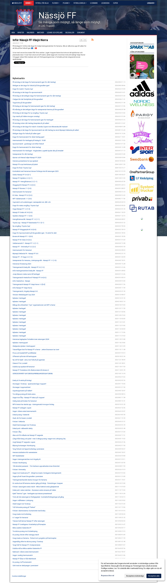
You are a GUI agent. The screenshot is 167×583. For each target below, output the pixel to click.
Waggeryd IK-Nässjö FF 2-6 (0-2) (24, 185)
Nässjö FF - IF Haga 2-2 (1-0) (23, 257)
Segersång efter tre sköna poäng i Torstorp (28, 541)
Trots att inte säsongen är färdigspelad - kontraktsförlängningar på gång (38, 497)
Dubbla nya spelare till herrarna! (24, 367)
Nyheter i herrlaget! (19, 308)
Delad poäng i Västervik (21, 415)
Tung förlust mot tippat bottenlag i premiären (28, 449)
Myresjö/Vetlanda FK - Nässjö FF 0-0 (25, 253)
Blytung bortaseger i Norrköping (24, 445)
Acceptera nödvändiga (135, 576)
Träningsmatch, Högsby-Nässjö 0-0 (25, 291)
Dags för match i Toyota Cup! (23, 89)
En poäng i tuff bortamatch (22, 562)
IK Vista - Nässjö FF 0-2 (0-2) (22, 195)
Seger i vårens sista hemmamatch (24, 411)
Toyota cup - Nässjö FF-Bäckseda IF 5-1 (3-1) (28, 223)
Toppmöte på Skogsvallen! (22, 103)
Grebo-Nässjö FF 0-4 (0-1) (22, 175)
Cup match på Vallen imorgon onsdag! (26, 116)
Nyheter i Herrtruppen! (20, 343)
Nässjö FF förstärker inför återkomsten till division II (31, 370)
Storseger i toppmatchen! (22, 387)
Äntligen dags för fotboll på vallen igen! (26, 133)
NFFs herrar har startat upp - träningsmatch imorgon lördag (33, 404)
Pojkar (66, 3)
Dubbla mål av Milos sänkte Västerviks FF (27, 548)
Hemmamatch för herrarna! (22, 192)
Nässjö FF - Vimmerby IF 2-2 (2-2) (24, 247)
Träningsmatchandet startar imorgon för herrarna (30, 480)
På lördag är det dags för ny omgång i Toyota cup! (30, 113)
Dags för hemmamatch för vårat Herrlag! (27, 147)
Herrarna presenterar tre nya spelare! (25, 161)
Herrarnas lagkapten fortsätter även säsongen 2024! (31, 339)
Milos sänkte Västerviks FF (22, 528)
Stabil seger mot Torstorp (22, 504)
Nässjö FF (17, 3)
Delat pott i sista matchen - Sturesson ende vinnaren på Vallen (34, 490)
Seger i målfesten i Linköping (23, 500)
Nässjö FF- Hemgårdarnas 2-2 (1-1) (25, 181)
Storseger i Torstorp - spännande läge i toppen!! (29, 384)
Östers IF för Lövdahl (20, 363)
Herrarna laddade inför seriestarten (25, 452)
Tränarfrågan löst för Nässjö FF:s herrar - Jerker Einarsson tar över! (36, 349)
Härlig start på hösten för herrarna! (25, 401)
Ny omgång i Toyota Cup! (21, 226)
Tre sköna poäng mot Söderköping (25, 531)
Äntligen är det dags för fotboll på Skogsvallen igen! (31, 85)
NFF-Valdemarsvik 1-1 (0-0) (22, 199)
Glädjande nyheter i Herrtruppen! (24, 346)
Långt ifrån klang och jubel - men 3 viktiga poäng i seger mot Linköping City (39, 439)
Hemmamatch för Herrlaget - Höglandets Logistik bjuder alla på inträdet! (38, 151)
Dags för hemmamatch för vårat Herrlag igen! (28, 137)
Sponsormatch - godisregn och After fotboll (28, 144)
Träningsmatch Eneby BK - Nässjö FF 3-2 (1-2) (29, 267)
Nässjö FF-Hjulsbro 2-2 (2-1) (22, 178)
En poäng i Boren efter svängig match (26, 535)
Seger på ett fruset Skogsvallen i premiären (28, 476)
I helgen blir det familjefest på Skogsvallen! (28, 99)
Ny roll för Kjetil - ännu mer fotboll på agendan (29, 360)
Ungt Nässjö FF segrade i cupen (24, 442)
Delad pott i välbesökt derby (23, 428)
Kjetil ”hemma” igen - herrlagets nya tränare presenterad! (32, 493)
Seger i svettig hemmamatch (23, 555)
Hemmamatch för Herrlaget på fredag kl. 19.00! (29, 140)
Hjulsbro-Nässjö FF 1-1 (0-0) (22, 216)
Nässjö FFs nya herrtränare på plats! (25, 164)
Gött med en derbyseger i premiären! (25, 565)
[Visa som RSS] (92, 40)
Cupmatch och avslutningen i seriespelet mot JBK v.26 (31, 202)
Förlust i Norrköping (20, 463)
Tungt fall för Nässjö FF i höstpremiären (26, 545)
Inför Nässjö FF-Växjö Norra (30, 40)
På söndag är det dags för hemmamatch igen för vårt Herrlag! (34, 82)
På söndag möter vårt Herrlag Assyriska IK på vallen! (31, 123)
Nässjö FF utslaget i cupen (22, 408)
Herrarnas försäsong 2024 (22, 264)
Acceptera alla (153, 576)
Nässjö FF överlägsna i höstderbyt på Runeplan (29, 524)
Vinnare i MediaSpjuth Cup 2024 (24, 295)
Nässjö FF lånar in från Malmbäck (24, 559)
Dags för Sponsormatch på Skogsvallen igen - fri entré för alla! (35, 233)
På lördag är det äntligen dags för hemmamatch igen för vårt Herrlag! (37, 96)
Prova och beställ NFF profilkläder (24, 353)
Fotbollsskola (79, 3)
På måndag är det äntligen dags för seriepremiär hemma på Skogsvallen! (38, 109)
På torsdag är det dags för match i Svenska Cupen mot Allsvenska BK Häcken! (40, 127)
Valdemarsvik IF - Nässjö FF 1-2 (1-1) (25, 243)
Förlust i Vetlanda (19, 421)
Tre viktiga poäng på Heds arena (24, 394)
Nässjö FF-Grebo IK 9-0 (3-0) (23, 212)
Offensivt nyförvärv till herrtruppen (24, 356)
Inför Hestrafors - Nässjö (21, 281)
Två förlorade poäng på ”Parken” (24, 507)
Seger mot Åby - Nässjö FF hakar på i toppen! (29, 397)
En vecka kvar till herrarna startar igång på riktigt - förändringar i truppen (38, 483)
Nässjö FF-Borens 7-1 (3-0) (22, 188)
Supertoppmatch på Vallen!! (22, 391)
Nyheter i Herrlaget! (19, 298)
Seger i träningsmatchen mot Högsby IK (27, 459)
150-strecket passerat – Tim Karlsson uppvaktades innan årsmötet (36, 466)
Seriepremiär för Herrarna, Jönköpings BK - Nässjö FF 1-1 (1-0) (34, 260)
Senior (28, 3)
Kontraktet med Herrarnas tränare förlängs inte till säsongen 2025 (35, 171)
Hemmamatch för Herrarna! (22, 250)
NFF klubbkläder (18, 456)
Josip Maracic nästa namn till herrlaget (26, 274)
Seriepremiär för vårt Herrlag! (23, 154)
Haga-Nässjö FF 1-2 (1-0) (21, 209)
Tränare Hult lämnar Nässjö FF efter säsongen (29, 521)
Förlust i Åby (17, 432)
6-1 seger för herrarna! (20, 517)
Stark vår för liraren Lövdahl (22, 418)
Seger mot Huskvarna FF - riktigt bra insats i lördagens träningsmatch (37, 473)
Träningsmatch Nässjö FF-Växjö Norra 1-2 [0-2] (29, 284)
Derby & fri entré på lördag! (22, 380)
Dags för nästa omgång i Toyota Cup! (26, 205)
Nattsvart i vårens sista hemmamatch (26, 552)
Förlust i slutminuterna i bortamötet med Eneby (29, 511)
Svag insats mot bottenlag (22, 514)
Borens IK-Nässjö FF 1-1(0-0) (23, 236)
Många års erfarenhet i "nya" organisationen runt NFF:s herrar (34, 305)
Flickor (55, 3)
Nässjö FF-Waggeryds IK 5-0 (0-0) (24, 229)
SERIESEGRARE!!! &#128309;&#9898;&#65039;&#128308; (33, 373)
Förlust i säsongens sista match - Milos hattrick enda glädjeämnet (36, 487)
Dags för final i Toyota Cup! (22, 168)
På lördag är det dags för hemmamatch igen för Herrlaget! (33, 120)
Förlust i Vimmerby (19, 469)
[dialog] (132, 570)
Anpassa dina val (107, 576)
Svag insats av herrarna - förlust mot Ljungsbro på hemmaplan (34, 538)
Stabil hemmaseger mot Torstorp (24, 425)
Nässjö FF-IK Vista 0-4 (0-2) (22, 240)
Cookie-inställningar (19, 576)
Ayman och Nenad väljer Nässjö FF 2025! (27, 157)
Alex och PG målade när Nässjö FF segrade (28, 435)
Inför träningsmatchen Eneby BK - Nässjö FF (28, 271)
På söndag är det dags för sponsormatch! (27, 92)
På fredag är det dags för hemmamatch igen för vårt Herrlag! (34, 106)
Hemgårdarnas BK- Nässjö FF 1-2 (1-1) (26, 219)
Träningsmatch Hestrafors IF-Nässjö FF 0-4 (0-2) (29, 277)
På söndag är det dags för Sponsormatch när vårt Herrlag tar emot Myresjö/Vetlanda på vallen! (46, 130)
